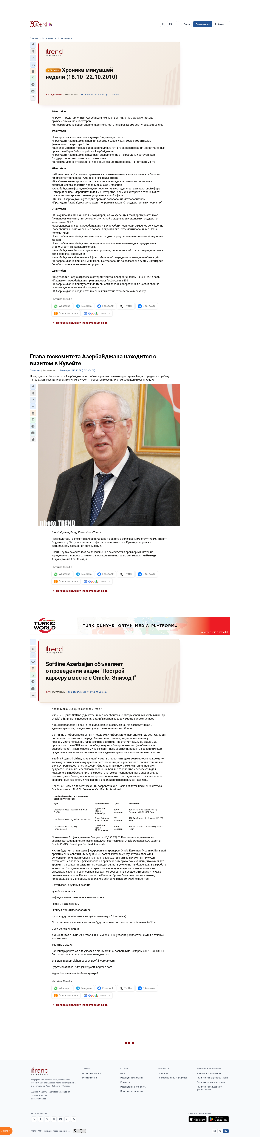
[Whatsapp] (34, 1119)
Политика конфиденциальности (212, 1078)
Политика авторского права (211, 1082)
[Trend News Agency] (39, 1071)
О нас (123, 1073)
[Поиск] (163, 24)
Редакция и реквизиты (131, 1078)
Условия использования (209, 1073)
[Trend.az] (41, 24)
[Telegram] (60, 1119)
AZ (220, 1131)
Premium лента (89, 1078)
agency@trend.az (38, 1099)
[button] (33, 45)
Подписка (163, 1073)
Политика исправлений (132, 1091)
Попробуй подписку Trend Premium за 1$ (82, 322)
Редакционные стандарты (133, 1087)
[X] (47, 1119)
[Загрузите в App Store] (198, 1119)
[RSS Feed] (73, 1119)
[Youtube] (54, 1119)
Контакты (125, 1082)
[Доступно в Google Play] (218, 1119)
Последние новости (92, 1073)
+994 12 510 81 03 (39, 1095)
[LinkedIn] (67, 1119)
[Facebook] (40, 1119)
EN (215, 1131)
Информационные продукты (172, 1078)
